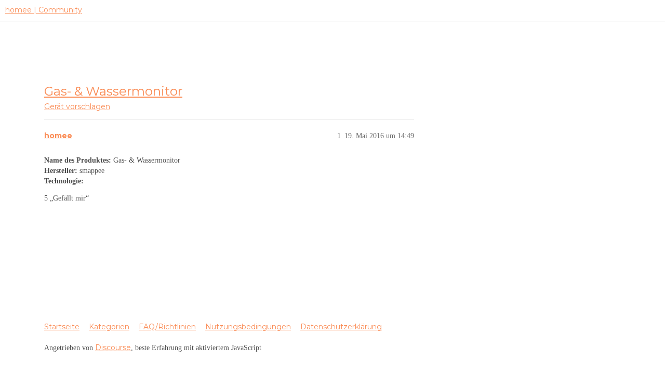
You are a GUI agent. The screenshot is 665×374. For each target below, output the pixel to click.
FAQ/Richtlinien (167, 326)
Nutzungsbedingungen (248, 326)
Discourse (113, 347)
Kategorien (109, 326)
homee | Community (43, 10)
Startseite (61, 326)
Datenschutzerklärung (341, 326)
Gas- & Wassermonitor (113, 91)
